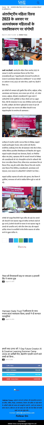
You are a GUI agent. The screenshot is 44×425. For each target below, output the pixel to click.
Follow (37, 370)
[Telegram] (31, 62)
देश (8, 7)
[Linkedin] (26, 62)
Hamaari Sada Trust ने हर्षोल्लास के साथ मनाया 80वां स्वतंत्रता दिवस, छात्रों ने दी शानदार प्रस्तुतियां (21, 314)
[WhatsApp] (21, 62)
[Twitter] (16, 62)
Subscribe (37, 379)
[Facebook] (11, 62)
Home (4, 7)
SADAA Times (23, 35)
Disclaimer (22, 421)
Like (39, 365)
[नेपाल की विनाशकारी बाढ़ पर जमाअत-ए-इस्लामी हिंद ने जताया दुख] (22, 262)
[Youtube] (23, 418)
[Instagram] (20, 418)
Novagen (24, 424)
